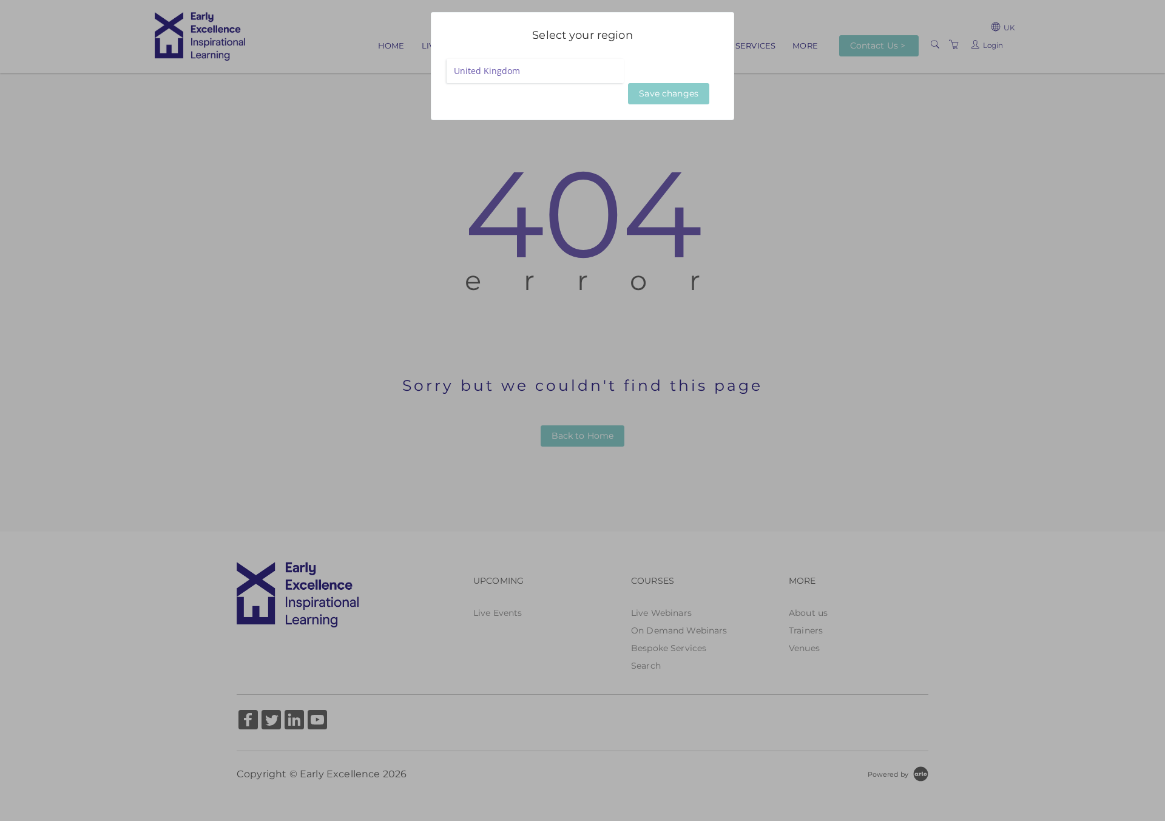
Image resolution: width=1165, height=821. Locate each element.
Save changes (668, 93)
